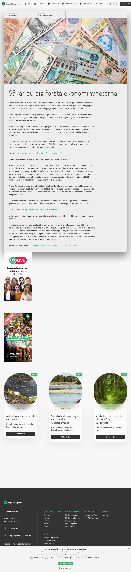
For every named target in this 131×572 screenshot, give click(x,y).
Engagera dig (70, 521)
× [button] (128, 548)
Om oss (47, 515)
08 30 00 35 (13, 528)
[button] (65, 568)
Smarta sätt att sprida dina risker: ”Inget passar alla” (40, 153)
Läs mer (92, 554)
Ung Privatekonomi (91, 518)
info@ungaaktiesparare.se (19, 536)
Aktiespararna (87, 4)
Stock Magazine (71, 524)
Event (29, 4)
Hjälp (105, 511)
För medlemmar (72, 511)
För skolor (89, 511)
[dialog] (65, 559)
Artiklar (99, 4)
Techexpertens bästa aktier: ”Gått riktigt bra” (39, 210)
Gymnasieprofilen (90, 515)
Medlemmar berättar (72, 518)
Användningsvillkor (51, 538)
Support (105, 515)
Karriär (46, 518)
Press (46, 527)
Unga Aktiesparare (52, 511)
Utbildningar (55, 4)
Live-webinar (41, 4)
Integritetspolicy (49, 543)
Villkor (47, 534)
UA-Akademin (70, 527)
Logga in (111, 4)
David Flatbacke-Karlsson (46, 16)
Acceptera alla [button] (65, 563)
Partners (47, 521)
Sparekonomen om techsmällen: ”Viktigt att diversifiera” (54, 245)
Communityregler (50, 541)
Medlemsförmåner (71, 4)
